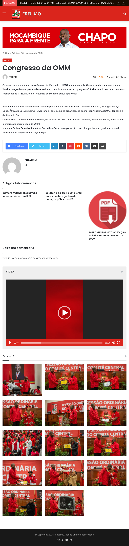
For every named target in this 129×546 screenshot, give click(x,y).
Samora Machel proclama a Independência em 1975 (20, 194)
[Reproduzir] (10, 342)
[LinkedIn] (54, 146)
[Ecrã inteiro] (118, 342)
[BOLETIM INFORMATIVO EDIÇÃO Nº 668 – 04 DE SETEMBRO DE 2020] (107, 210)
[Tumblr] (62, 146)
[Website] (27, 165)
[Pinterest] (70, 146)
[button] (64, 312)
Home (8, 53)
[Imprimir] (102, 146)
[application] (64, 313)
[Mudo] (113, 342)
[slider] (61, 343)
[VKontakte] (86, 146)
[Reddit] (78, 146)
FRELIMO (13, 77)
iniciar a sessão (19, 258)
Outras (16, 53)
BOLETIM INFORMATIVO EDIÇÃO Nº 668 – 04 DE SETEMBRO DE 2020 (107, 235)
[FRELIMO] (26, 13)
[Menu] (4, 15)
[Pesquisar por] (124, 15)
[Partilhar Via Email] (94, 146)
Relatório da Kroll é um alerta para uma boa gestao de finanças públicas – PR (64, 196)
